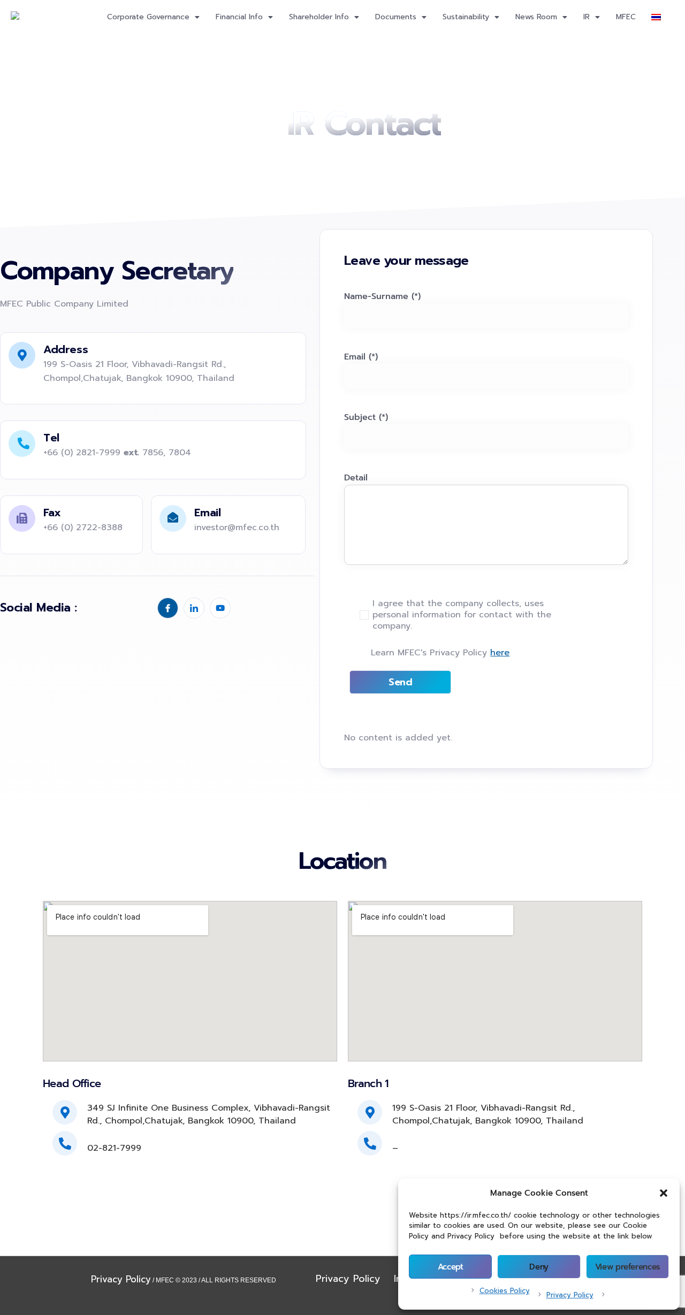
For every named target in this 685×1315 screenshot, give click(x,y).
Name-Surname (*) (382, 296)
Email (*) (361, 356)
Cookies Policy (505, 1291)
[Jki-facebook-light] (167, 608)
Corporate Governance (148, 16)
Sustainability (466, 16)
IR (586, 16)
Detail (356, 477)
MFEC (626, 16)
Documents (395, 16)
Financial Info (239, 16)
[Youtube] (220, 608)
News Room (536, 16)
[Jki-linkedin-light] (194, 608)
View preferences (627, 1267)
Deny (539, 1267)
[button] (663, 1193)
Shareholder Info (319, 16)
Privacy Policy (569, 1295)
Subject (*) (366, 417)
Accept (450, 1267)
